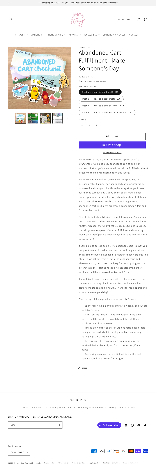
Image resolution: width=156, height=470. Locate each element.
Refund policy (49, 463)
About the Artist (39, 407)
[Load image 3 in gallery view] (57, 118)
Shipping (82, 81)
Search (24, 407)
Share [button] (84, 367)
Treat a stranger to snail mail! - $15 (100, 92)
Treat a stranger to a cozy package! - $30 (103, 105)
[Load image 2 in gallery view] (45, 118)
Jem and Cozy (19, 463)
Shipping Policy (57, 407)
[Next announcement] (147, 3)
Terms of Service (127, 407)
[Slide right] (67, 118)
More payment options (112, 152)
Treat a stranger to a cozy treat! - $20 (101, 98)
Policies (71, 407)
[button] (11, 19)
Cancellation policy (130, 463)
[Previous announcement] (8, 3)
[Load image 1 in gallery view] (20, 118)
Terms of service (78, 463)
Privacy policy (63, 463)
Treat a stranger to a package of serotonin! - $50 (107, 112)
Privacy (112, 407)
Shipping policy (94, 463)
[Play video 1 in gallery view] (32, 118)
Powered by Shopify (33, 463)
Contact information (111, 463)
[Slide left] (11, 118)
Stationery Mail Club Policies (92, 407)
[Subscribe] (59, 425)
